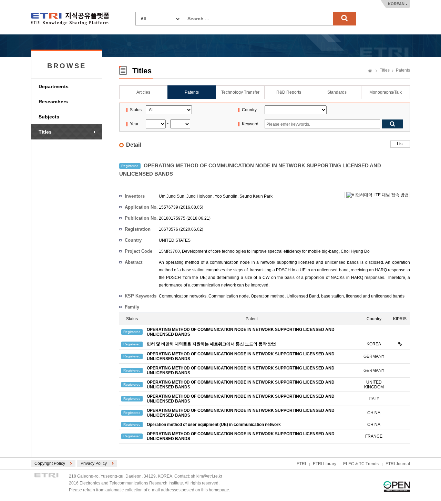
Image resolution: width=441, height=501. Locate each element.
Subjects (49, 116)
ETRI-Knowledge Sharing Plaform (70, 18)
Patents (403, 70)
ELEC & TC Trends (361, 463)
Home (370, 71)
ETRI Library (324, 463)
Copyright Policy (49, 463)
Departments (54, 86)
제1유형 (396, 486)
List (400, 144)
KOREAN (396, 4)
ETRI (301, 463)
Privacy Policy (94, 463)
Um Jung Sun (171, 196)
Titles (45, 132)
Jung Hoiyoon (199, 196)
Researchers (53, 101)
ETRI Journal (398, 463)
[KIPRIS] (400, 344)
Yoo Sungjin (226, 196)
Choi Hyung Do (355, 251)
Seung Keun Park (256, 196)
